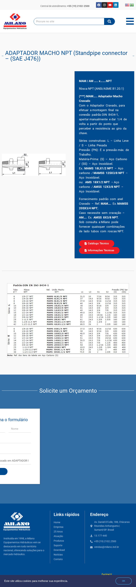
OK (123, 581)
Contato (58, 559)
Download (59, 550)
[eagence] (107, 574)
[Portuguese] (132, 5)
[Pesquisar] (109, 21)
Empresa (58, 527)
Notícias (58, 554)
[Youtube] (110, 5)
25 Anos (58, 531)
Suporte (58, 545)
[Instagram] (104, 5)
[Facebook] (99, 5)
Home (57, 522)
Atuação (58, 536)
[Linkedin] (115, 5)
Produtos (59, 540)
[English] (127, 5)
